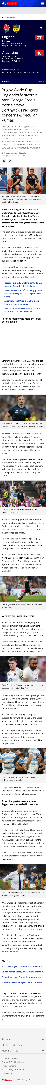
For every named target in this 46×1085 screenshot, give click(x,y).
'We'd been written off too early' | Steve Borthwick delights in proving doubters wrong (23, 293)
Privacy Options (9, 1066)
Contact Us (7, 1073)
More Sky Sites (10, 1050)
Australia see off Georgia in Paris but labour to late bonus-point (23, 982)
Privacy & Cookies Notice (13, 1062)
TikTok (7, 1032)
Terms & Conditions (11, 1058)
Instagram (9, 1032)
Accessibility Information (13, 1069)
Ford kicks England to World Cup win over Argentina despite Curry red (23, 966)
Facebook (4, 1032)
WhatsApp (14, 1032)
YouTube (12, 1032)
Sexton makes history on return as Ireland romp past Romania (23, 971)
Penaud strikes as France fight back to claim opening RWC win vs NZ (23, 977)
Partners (6, 1039)
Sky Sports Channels (13, 1045)
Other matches (10, 17)
